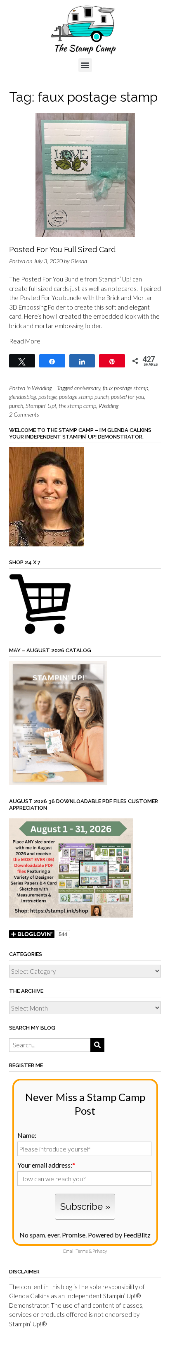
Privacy (99, 1251)
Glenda (79, 261)
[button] (85, 65)
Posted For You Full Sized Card (62, 249)
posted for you (127, 396)
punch (16, 405)
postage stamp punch (84, 396)
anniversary (87, 387)
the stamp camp (77, 405)
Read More (24, 341)
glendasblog (22, 396)
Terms (82, 1251)
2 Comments (24, 414)
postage (47, 396)
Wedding (42, 387)
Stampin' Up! (41, 405)
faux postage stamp (125, 387)
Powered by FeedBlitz (119, 1235)
